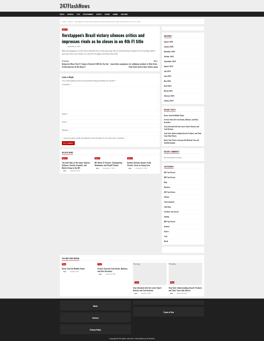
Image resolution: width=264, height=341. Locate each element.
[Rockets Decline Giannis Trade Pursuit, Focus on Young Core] (142, 158)
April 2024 (167, 86)
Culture (166, 197)
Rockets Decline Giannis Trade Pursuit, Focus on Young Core (139, 164)
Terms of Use (168, 312)
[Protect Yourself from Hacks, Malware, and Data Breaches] (114, 264)
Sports (99, 14)
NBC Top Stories (169, 221)
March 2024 (168, 91)
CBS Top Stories (169, 192)
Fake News (124, 14)
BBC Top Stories (169, 177)
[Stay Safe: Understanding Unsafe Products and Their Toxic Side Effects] (185, 274)
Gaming (115, 14)
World (62, 14)
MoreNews (139, 338)
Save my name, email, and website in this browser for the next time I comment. (94, 138)
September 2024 (170, 61)
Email (64, 122)
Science (107, 14)
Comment (66, 84)
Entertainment (88, 14)
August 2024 (168, 66)
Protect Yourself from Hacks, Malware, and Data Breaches (112, 270)
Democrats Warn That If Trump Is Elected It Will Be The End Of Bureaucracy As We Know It (85, 64)
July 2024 (167, 71)
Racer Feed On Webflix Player (174, 115)
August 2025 (168, 41)
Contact (95, 318)
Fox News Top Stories (171, 211)
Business (70, 14)
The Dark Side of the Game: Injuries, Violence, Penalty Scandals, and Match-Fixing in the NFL (76, 165)
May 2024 (167, 81)
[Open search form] (203, 14)
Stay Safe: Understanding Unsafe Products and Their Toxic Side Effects (185, 289)
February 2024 (169, 96)
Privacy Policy (95, 329)
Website (65, 130)
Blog (165, 182)
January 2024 (169, 100)
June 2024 (167, 76)
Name (65, 114)
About (95, 306)
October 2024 (169, 56)
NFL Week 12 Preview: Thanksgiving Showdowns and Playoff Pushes (108, 164)
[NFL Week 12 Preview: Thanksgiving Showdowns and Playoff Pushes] (110, 158)
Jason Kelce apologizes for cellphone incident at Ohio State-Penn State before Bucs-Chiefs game (134, 64)
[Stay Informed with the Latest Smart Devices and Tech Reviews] (150, 274)
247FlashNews (75, 6)
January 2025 (168, 46)
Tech (78, 14)
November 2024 (169, 51)
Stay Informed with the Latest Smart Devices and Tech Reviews (147, 289)
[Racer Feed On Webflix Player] (78, 264)
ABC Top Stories (169, 172)
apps (64, 171)
